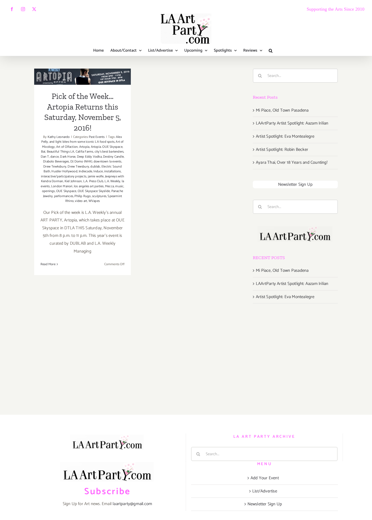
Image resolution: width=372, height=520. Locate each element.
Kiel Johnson (73, 181)
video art (81, 201)
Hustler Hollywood (64, 171)
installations (112, 171)
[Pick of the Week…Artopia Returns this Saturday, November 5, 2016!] (82, 77)
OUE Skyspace (66, 191)
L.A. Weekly (112, 181)
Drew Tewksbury (54, 166)
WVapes (94, 201)
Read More (47, 264)
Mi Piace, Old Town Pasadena (282, 110)
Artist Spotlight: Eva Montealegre (285, 136)
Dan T (45, 156)
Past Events (97, 137)
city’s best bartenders (109, 151)
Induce (98, 171)
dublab (95, 166)
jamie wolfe (96, 176)
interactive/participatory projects (63, 176)
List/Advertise (264, 491)
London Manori (62, 186)
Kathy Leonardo (59, 137)
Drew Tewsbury (78, 166)
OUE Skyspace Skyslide (94, 191)
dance (54, 156)
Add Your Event (265, 478)
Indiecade (85, 171)
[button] (271, 51)
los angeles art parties (89, 186)
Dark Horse (67, 156)
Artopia (84, 147)
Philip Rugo (82, 196)
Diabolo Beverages (56, 161)
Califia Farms (84, 151)
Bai (43, 151)
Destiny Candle (113, 156)
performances (63, 196)
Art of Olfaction (67, 147)
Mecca (109, 186)
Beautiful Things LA (60, 151)
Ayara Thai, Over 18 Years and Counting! (291, 162)
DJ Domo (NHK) (81, 161)
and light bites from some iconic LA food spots (81, 141)
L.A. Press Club (93, 181)
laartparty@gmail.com (132, 503)
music (119, 186)
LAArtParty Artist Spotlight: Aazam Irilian (292, 123)
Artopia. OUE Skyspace (106, 147)
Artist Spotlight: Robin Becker (282, 149)
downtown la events (107, 161)
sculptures (99, 196)
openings (48, 191)
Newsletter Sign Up (295, 184)
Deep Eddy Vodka (89, 156)
